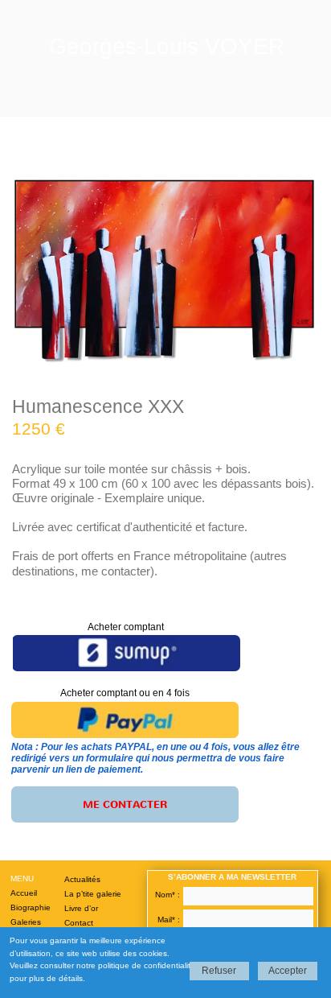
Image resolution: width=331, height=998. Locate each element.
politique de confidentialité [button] (146, 965)
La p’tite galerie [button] (92, 893)
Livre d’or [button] (81, 908)
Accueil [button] (23, 893)
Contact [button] (78, 922)
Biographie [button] (30, 907)
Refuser (219, 970)
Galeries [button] (25, 922)
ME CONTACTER (125, 805)
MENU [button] (22, 878)
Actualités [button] (82, 879)
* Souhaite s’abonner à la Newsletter (222, 934)
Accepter (287, 970)
